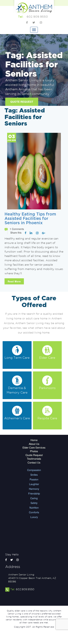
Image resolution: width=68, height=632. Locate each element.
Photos (34, 451)
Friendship (34, 493)
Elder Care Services (34, 447)
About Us (34, 444)
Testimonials (34, 458)
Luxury (34, 517)
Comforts (34, 512)
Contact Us (34, 462)
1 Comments (17, 229)
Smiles (34, 474)
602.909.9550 (37, 16)
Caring (34, 498)
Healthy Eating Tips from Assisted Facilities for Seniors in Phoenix (30, 218)
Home (34, 440)
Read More (14, 281)
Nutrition (34, 507)
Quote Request (21, 102)
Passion (34, 479)
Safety (34, 503)
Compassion (34, 470)
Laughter (34, 484)
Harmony (34, 488)
